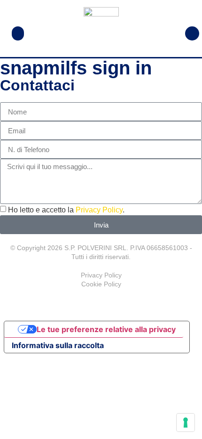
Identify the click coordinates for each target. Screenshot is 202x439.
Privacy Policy (99, 210)
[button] (18, 33)
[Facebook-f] (101, 303)
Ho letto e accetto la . (66, 210)
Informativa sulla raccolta (58, 345)
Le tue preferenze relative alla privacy (106, 329)
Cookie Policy (101, 284)
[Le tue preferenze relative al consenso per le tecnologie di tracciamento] (185, 422)
